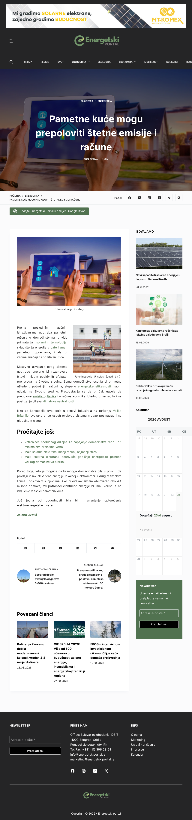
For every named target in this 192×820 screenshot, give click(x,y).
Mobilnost (151, 61)
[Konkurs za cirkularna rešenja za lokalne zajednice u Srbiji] (159, 309)
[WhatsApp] (178, 197)
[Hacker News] (159, 197)
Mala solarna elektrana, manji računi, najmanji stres (61, 452)
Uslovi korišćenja (143, 744)
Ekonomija (126, 61)
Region (45, 61)
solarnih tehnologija (50, 342)
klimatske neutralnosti (58, 401)
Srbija (28, 61)
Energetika (79, 61)
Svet (61, 61)
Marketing (138, 740)
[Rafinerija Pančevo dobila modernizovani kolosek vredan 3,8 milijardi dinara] (32, 629)
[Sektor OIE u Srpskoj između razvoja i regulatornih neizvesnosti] (159, 364)
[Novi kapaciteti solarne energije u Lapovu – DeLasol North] (159, 253)
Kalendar (137, 754)
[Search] (11, 61)
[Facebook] (129, 197)
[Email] (112, 548)
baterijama (57, 347)
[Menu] (11, 41)
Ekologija (104, 61)
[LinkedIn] (149, 197)
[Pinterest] (60, 548)
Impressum (138, 749)
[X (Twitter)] (139, 197)
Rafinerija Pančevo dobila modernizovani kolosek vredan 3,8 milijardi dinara (31, 653)
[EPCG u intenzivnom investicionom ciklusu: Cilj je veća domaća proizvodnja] (105, 629)
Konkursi (172, 61)
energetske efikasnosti (94, 386)
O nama (136, 734)
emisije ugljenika (44, 396)
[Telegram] (169, 197)
